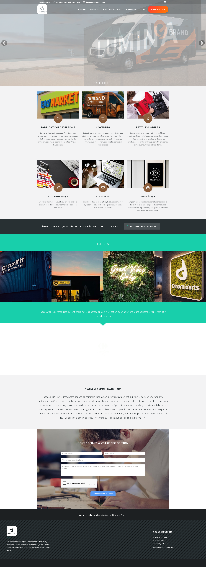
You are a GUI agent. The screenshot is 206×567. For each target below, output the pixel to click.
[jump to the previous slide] (4, 43)
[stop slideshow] (107, 83)
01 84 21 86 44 (45, 2)
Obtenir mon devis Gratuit (103, 494)
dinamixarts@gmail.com (95, 2)
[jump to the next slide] (202, 43)
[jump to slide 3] (105, 83)
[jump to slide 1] (99, 83)
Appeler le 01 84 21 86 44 (163, 547)
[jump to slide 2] (102, 83)
